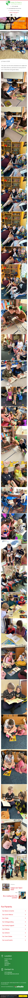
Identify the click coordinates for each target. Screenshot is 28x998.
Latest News (8, 26)
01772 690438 (14, 6)
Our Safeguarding (7, 922)
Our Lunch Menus (7, 914)
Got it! (23, 995)
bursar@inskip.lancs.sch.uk (14, 8)
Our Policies (5, 929)
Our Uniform (6, 933)
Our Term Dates (7, 936)
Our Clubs (5, 918)
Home (2, 26)
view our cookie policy (10, 996)
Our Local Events (7, 940)
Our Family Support (8, 925)
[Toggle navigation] (11, 15)
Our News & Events (8, 911)
